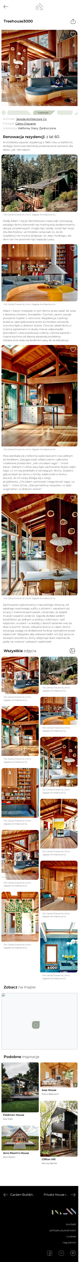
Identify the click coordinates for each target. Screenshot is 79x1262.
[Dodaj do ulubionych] (73, 34)
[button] (39, 1017)
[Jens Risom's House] (20, 1138)
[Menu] (73, 7)
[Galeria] (73, 100)
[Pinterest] (73, 1253)
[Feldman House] (20, 1087)
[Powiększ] (39, 68)
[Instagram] (61, 1253)
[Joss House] (59, 1074)
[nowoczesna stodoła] (39, 6)
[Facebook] (50, 1253)
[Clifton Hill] (59, 1129)
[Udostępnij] (73, 21)
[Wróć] (6, 7)
